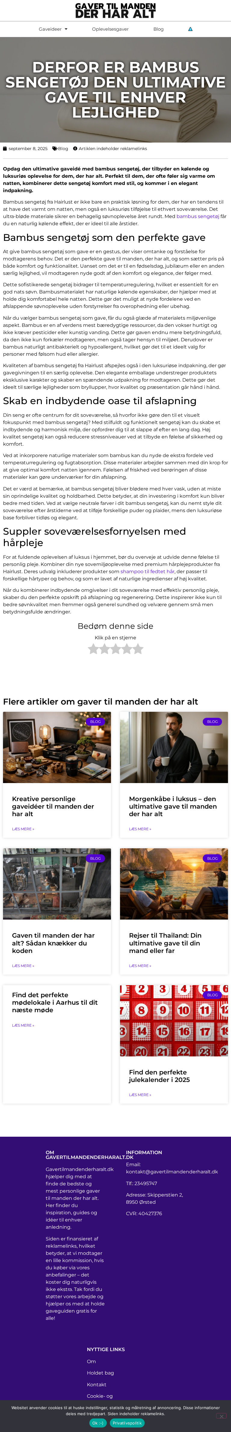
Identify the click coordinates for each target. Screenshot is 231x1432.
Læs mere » (23, 829)
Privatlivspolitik (127, 1423)
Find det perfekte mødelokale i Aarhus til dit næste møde (55, 1002)
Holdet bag (100, 1373)
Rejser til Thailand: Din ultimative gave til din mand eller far (165, 943)
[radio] (93, 649)
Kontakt (96, 1384)
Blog (158, 29)
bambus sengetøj (198, 216)
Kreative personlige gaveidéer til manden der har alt (53, 806)
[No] (221, 1415)
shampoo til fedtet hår (147, 571)
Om (91, 1361)
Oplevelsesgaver (110, 29)
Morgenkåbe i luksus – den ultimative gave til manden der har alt (173, 806)
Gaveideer (50, 29)
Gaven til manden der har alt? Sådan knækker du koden (53, 943)
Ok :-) (98, 1423)
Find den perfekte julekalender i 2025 (159, 1075)
